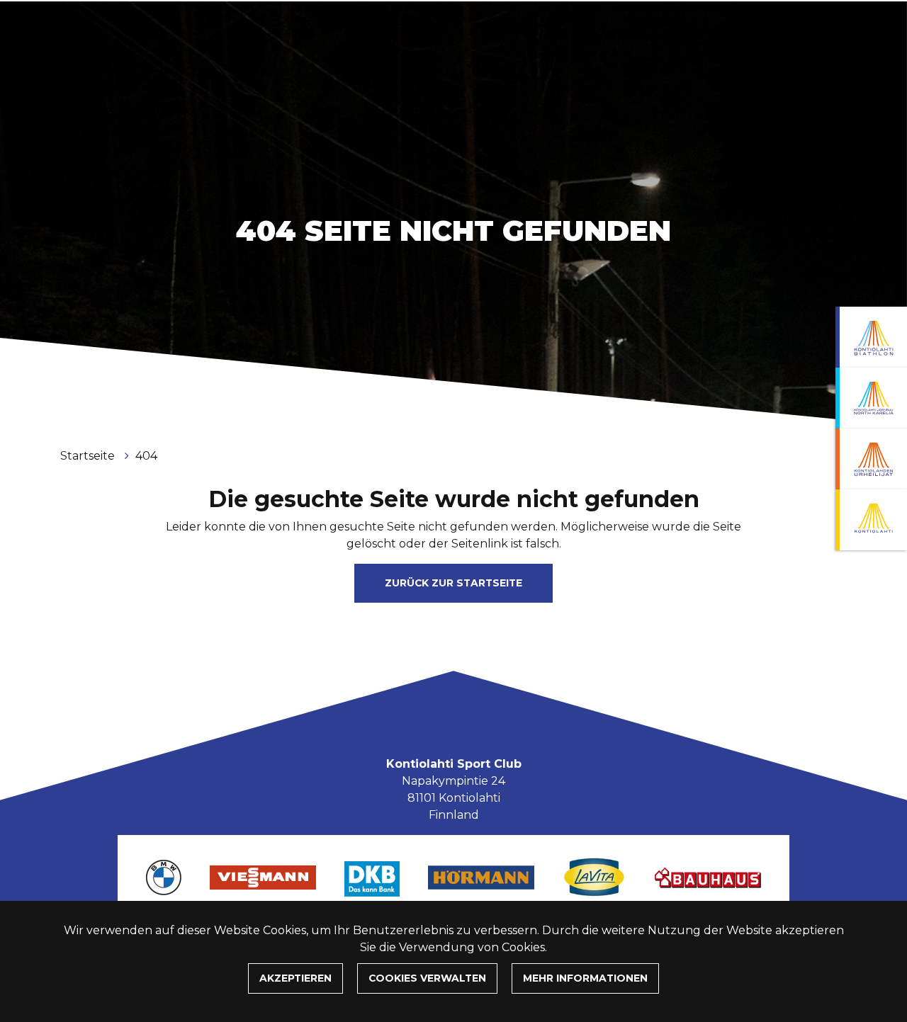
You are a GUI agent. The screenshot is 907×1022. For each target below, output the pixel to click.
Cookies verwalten (427, 978)
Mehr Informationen (585, 978)
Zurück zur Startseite (453, 583)
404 (146, 455)
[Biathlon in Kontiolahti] (871, 337)
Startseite (89, 455)
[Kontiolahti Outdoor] (871, 519)
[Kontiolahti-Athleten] (871, 458)
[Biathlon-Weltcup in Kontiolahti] (871, 398)
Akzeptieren (295, 978)
